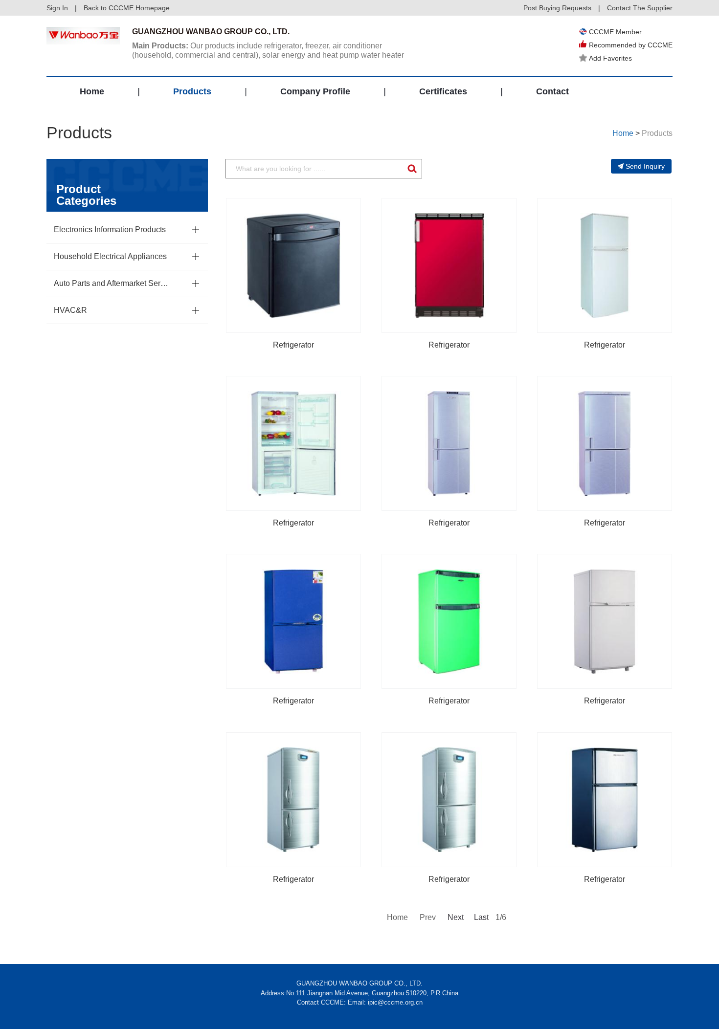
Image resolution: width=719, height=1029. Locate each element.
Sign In (57, 8)
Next (455, 917)
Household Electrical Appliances (110, 256)
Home (92, 91)
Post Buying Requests (557, 8)
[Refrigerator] (293, 265)
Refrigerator (293, 345)
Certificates (443, 91)
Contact (552, 91)
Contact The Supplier (640, 8)
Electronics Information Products (110, 229)
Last (481, 917)
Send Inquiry (645, 166)
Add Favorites (610, 58)
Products (192, 91)
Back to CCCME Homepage (127, 8)
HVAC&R (70, 310)
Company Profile (315, 91)
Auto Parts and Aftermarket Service (112, 283)
